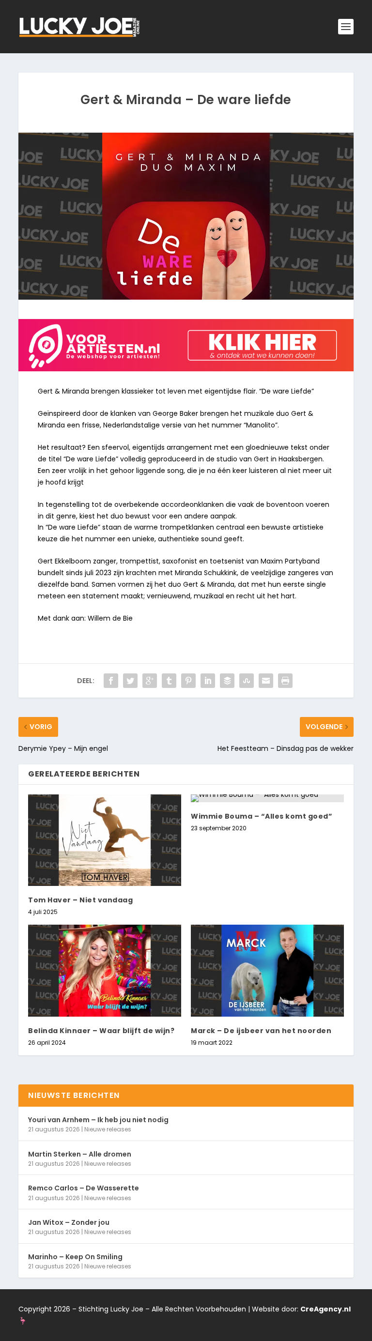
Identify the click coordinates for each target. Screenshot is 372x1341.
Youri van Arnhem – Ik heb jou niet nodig (98, 1120)
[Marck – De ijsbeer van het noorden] (267, 970)
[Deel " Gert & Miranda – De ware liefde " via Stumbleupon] (246, 680)
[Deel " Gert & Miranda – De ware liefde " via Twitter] (130, 680)
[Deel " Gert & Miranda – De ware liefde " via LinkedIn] (207, 680)
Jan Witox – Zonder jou (68, 1222)
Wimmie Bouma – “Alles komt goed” (261, 816)
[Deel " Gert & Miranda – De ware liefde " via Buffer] (227, 680)
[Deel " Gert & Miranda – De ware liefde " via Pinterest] (188, 680)
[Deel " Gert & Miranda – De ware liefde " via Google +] (149, 680)
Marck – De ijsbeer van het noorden (261, 1031)
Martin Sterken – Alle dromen (79, 1154)
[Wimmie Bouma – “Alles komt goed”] (267, 798)
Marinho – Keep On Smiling (75, 1257)
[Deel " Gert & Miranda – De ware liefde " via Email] (266, 680)
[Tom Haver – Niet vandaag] (104, 840)
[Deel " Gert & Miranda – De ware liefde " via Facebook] (111, 680)
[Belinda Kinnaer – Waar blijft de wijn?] (104, 970)
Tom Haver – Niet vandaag (80, 900)
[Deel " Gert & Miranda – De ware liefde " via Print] (285, 680)
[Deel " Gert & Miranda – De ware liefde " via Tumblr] (169, 680)
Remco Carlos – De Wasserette (83, 1188)
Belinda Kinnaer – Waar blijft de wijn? (101, 1031)
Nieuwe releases (107, 1129)
